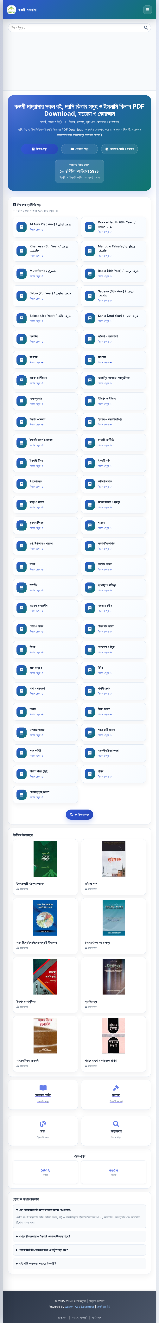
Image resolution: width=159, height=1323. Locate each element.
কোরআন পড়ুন (81, 149)
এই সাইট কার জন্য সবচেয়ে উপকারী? (37, 1263)
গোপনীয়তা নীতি (104, 1306)
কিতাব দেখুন (41, 149)
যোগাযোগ (62, 1317)
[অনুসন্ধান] (146, 28)
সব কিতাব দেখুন (81, 814)
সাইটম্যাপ (96, 1317)
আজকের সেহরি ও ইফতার (122, 149)
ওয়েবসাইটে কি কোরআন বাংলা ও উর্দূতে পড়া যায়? (43, 1250)
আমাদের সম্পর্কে (79, 1317)
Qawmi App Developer (79, 1306)
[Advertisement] (79, 61)
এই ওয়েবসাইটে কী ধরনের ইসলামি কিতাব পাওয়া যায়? (45, 1210)
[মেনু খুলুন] (147, 9)
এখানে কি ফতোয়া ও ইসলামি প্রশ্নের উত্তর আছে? (44, 1236)
